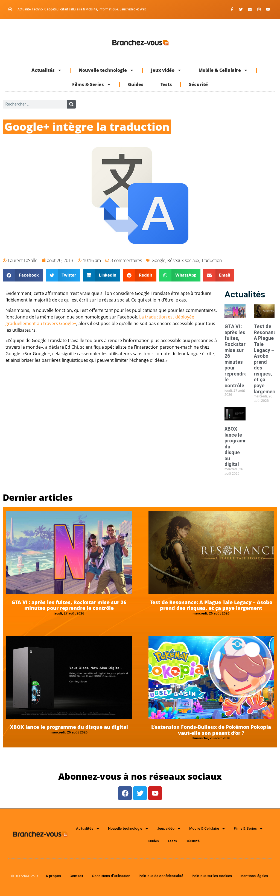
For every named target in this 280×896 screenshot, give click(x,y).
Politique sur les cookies (212, 876)
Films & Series (88, 84)
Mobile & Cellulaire (220, 70)
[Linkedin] (250, 9)
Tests (166, 84)
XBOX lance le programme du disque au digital (69, 727)
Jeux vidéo (162, 70)
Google (158, 260)
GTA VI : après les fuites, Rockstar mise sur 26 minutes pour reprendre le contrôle (69, 605)
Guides (136, 84)
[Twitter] (241, 9)
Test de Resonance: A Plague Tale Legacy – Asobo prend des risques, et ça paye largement (211, 605)
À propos (53, 876)
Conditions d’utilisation (111, 876)
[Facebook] (125, 793)
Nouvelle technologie (103, 70)
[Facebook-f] (232, 9)
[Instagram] (259, 9)
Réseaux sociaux (183, 260)
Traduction (211, 260)
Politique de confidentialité (161, 876)
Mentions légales (254, 876)
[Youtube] (268, 9)
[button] (23, 275)
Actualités (43, 70)
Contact (76, 876)
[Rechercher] (71, 104)
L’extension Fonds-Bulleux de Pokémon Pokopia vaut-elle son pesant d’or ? (211, 730)
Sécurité (198, 84)
